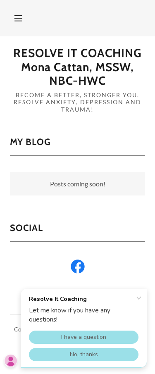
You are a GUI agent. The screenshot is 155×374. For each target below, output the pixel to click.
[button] (18, 18)
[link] (77, 67)
